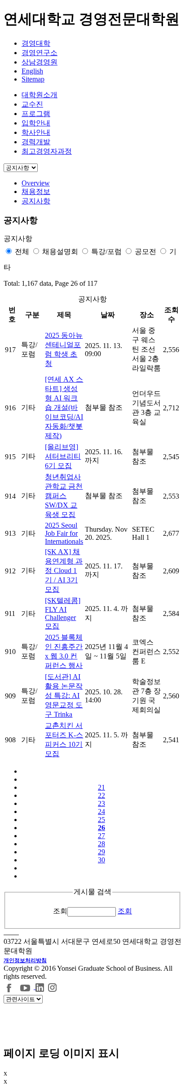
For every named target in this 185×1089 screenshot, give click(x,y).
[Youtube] (26, 986)
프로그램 (36, 113)
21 (101, 787)
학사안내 (36, 132)
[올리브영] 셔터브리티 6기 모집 (63, 456)
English (32, 71)
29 (101, 852)
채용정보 (36, 191)
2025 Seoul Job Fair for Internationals (64, 533)
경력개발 (36, 142)
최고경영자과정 (47, 151)
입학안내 (36, 123)
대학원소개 (39, 95)
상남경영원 (39, 62)
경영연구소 (39, 52)
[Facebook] (9, 986)
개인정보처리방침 (25, 960)
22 (101, 795)
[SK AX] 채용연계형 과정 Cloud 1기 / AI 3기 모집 (64, 570)
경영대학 (36, 43)
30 (101, 860)
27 (101, 835)
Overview (36, 183)
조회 (60, 911)
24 (101, 811)
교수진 (32, 104)
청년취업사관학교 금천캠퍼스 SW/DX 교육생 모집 (64, 495)
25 (101, 819)
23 (101, 803)
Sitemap (33, 79)
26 (101, 827)
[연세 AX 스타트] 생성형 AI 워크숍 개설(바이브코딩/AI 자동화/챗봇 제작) (64, 407)
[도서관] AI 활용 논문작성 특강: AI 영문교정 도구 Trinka (64, 695)
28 (101, 844)
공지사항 (36, 201)
